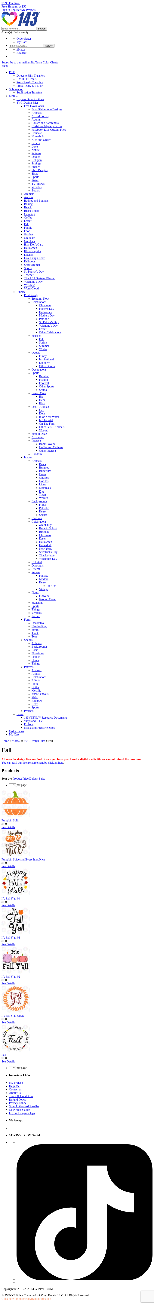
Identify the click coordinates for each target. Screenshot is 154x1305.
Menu (5, 65)
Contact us (15, 1089)
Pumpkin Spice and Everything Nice (23, 859)
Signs (35, 173)
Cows (42, 474)
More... (13, 95)
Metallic (36, 690)
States (35, 180)
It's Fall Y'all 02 (11, 976)
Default (33, 778)
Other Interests (47, 450)
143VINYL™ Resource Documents (45, 717)
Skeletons (37, 602)
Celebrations (39, 302)
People (36, 156)
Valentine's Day (33, 281)
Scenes (43, 514)
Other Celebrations (50, 332)
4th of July (45, 525)
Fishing (43, 379)
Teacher (28, 275)
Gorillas (43, 481)
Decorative (38, 623)
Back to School (48, 528)
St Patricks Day (48, 552)
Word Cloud (31, 288)
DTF (12, 72)
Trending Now (40, 298)
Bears (42, 464)
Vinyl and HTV (33, 721)
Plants (35, 592)
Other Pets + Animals (51, 427)
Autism (28, 197)
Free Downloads (34, 106)
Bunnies (44, 467)
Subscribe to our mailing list (18, 62)
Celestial (37, 562)
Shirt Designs (40, 170)
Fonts (27, 619)
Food (27, 231)
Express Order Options (30, 99)
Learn (20, 714)
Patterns (36, 153)
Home (5, 740)
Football (44, 383)
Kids (42, 403)
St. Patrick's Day (34, 271)
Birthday (44, 531)
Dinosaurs (38, 565)
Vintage (43, 589)
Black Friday (31, 210)
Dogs (42, 413)
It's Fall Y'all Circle (13, 1015)
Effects (36, 568)
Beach (28, 207)
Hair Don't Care (33, 244)
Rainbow (37, 700)
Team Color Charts (46, 62)
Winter (43, 349)
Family (28, 227)
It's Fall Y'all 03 (11, 937)
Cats (41, 410)
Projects (28, 710)
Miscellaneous (40, 693)
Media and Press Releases (39, 727)
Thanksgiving (47, 555)
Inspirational (46, 359)
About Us (15, 1092)
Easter (27, 220)
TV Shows (38, 183)
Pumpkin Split (10, 820)
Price (26, 778)
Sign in (6, 9)
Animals (37, 112)
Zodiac (36, 190)
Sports (35, 177)
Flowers (44, 595)
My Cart (21, 42)
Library (21, 291)
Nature (36, 149)
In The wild (46, 420)
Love (35, 146)
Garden (28, 234)
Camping (29, 214)
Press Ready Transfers (30, 82)
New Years (45, 548)
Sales (42, 778)
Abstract (37, 670)
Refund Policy (17, 1099)
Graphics (29, 241)
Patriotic (44, 318)
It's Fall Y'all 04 (11, 898)
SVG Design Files (27, 102)
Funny (43, 356)
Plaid (35, 697)
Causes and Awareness (45, 122)
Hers (42, 400)
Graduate (29, 237)
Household (38, 136)
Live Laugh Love (34, 258)
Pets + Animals (40, 406)
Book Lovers (47, 443)
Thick (35, 633)
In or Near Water (49, 416)
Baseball (44, 376)
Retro (42, 511)
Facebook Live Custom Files (49, 129)
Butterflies (45, 470)
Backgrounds (39, 501)
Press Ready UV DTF (30, 85)
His (41, 396)
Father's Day (46, 308)
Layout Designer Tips (22, 1113)
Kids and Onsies (41, 139)
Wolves (43, 498)
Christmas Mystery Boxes (47, 126)
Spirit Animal (32, 264)
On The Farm (47, 423)
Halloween (30, 247)
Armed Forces (40, 116)
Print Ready (31, 295)
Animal (36, 673)
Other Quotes (47, 366)
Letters (36, 143)
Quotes (36, 352)
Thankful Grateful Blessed (39, 278)
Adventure (38, 437)
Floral (42, 504)
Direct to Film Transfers (31, 75)
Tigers (42, 494)
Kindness (44, 362)
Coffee (28, 217)
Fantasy (43, 575)
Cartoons (37, 518)
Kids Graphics (32, 251)
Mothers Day (47, 315)
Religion (37, 160)
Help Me (14, 1086)
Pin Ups (51, 585)
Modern (43, 579)
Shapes (36, 166)
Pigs (41, 491)
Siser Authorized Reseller (24, 1106)
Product (17, 778)
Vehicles (37, 187)
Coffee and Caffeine (51, 447)
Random (37, 454)
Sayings (36, 163)
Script (35, 629)
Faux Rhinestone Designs (47, 109)
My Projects (28, 9)
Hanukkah (45, 545)
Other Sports (46, 386)
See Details (8, 827)
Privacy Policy (17, 1103)
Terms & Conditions (21, 1096)
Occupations (39, 369)
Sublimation (16, 89)
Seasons (36, 335)
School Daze (39, 433)
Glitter (35, 687)
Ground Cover (47, 599)
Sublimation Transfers (29, 92)
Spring (43, 342)
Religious (29, 261)
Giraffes (44, 477)
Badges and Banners (36, 200)
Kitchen (28, 254)
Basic (35, 650)
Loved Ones (39, 393)
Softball (43, 389)
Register (15, 9)
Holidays (37, 133)
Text (34, 636)
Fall (26, 224)
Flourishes (38, 653)
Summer (44, 345)
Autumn (36, 119)
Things (36, 609)
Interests (36, 440)
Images (28, 457)
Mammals (45, 487)
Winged (43, 430)
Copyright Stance (19, 1109)
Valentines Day (48, 558)
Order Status (24, 38)
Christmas (45, 305)
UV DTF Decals (26, 79)
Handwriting (39, 626)
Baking (28, 204)
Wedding (29, 285)
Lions (42, 484)
